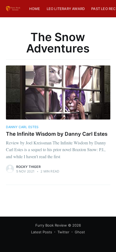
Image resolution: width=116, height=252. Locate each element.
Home (34, 8)
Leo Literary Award (66, 8)
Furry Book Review (51, 225)
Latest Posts (41, 232)
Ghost (80, 232)
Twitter (63, 232)
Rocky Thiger (28, 167)
